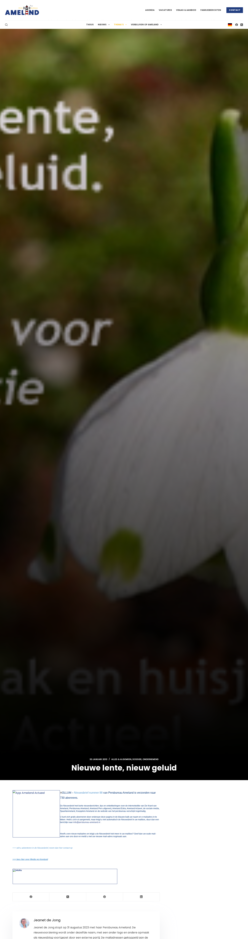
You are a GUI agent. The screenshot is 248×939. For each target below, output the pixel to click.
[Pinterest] (104, 897)
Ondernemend (151, 759)
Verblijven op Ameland (145, 24)
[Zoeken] (6, 24)
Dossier (137, 759)
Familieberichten (210, 10)
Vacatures (165, 10)
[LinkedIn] (141, 897)
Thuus (90, 24)
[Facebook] (236, 24)
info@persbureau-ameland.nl (86, 822)
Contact (234, 10)
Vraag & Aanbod (186, 10)
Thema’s (119, 24)
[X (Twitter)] (241, 24)
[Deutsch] (230, 24)
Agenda (150, 10)
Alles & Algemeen (121, 759)
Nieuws (102, 24)
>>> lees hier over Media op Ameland (30, 859)
